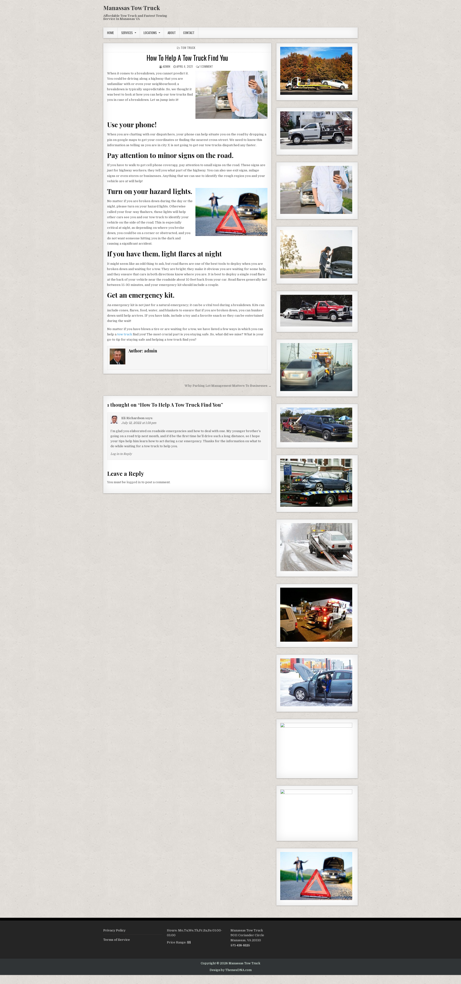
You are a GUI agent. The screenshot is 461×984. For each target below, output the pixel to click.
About (172, 32)
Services (127, 32)
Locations (150, 32)
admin (166, 66)
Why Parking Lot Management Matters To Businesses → (228, 385)
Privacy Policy (114, 930)
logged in (134, 482)
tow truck (188, 48)
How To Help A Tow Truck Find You (187, 58)
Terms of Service (116, 940)
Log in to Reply (121, 454)
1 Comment (206, 66)
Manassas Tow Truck (131, 8)
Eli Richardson (133, 418)
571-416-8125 (240, 945)
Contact (188, 32)
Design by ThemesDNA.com (231, 970)
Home (110, 32)
